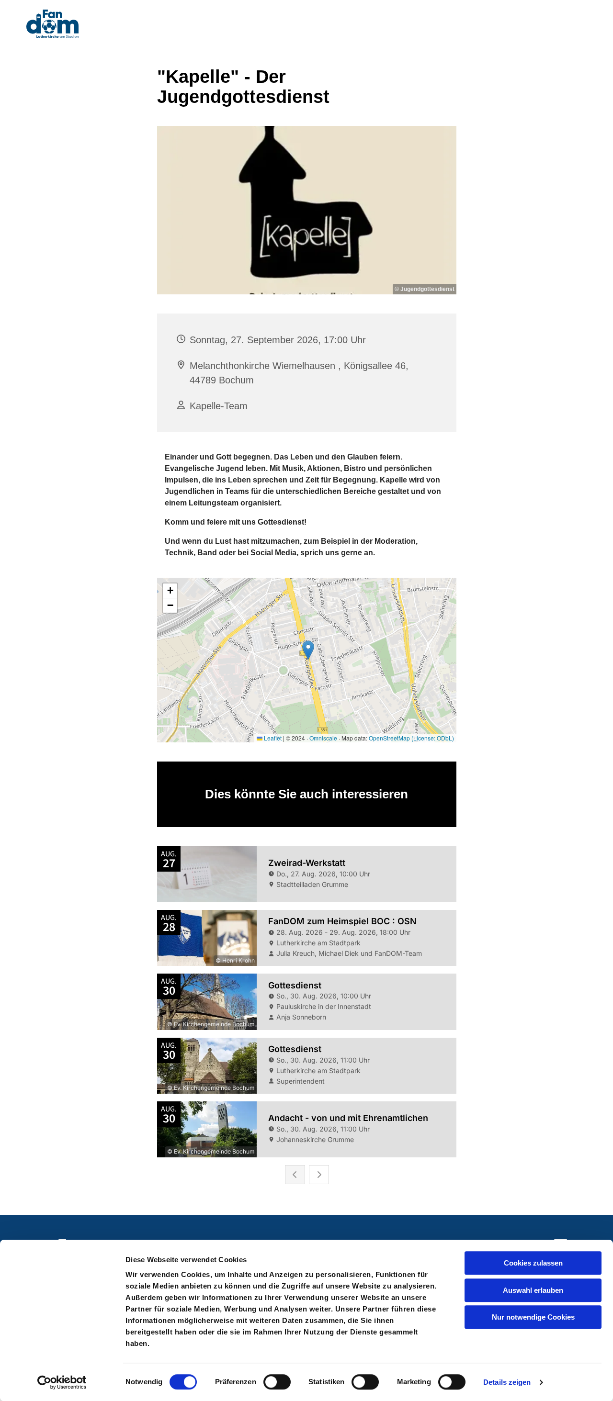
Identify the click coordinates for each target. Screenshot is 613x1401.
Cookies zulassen (533, 1263)
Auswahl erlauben (533, 1290)
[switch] (277, 1382)
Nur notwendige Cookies (533, 1317)
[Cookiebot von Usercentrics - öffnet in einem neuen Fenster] (62, 1382)
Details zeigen (507, 1382)
